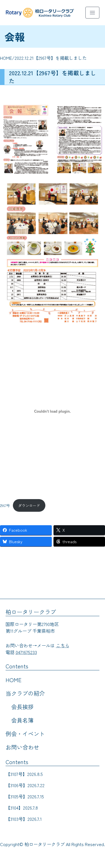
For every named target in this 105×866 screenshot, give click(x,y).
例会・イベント (25, 734)
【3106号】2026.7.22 (25, 785)
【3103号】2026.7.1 (24, 818)
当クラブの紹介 (25, 693)
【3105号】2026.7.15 (25, 796)
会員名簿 (22, 720)
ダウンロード (29, 505)
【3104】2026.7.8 (22, 807)
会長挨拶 (22, 707)
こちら (62, 645)
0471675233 (26, 652)
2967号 (5, 505)
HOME (6, 57)
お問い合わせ (22, 747)
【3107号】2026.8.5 (24, 774)
